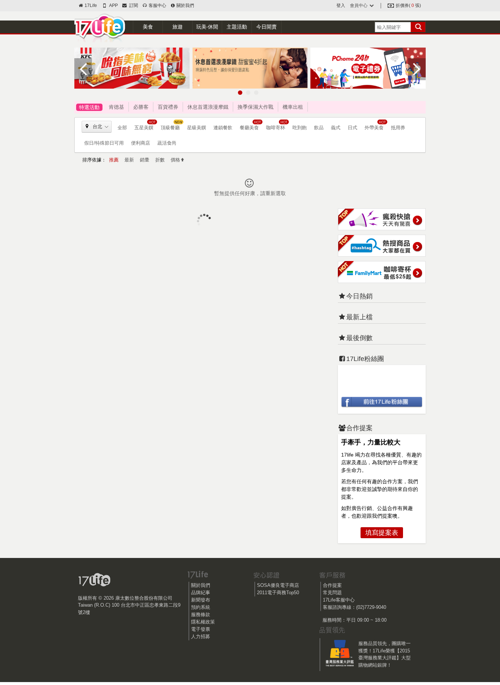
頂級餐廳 (170, 127)
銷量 (144, 160)
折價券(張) (408, 5)
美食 (148, 27)
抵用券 (398, 127)
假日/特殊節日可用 (104, 143)
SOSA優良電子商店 (278, 585)
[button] (240, 92)
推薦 (114, 160)
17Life (90, 5)
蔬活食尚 (166, 143)
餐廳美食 (249, 127)
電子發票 (200, 629)
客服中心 (157, 5)
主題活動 (237, 27)
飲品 (319, 127)
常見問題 (332, 592)
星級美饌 (196, 127)
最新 (129, 160)
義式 (335, 127)
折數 (160, 160)
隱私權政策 (203, 622)
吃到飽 (299, 127)
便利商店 (140, 143)
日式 (352, 127)
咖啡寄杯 (275, 127)
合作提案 (332, 585)
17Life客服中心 (339, 600)
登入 (340, 5)
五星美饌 (143, 127)
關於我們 (184, 5)
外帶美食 (374, 127)
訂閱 (132, 5)
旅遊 (177, 27)
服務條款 (200, 614)
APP (113, 5)
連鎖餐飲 (222, 127)
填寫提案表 (381, 532)
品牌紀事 (200, 592)
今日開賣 (266, 27)
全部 (122, 127)
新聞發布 (200, 600)
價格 (175, 160)
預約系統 (200, 607)
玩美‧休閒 (207, 27)
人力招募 (200, 636)
